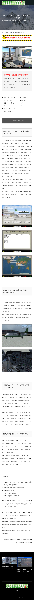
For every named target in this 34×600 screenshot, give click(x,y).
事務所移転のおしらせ (7, 566)
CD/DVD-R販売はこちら (17, 120)
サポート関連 (26, 574)
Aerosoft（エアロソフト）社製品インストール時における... (24, 571)
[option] (17, 567)
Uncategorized (11, 568)
